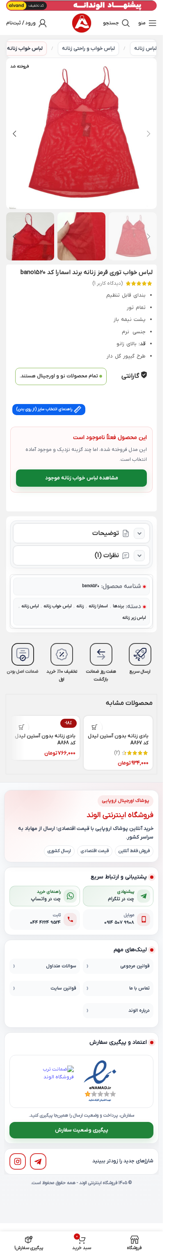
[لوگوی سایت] (81, 23)
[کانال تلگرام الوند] (38, 1161)
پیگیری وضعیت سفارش (81, 1129)
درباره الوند (139, 1011)
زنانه (80, 606)
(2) (117, 752)
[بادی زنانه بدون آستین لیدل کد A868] (45, 723)
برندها (118, 606)
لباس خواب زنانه (25, 48)
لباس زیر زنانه (134, 617)
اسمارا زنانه (98, 606)
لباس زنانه (145, 48)
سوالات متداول (61, 966)
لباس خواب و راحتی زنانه (88, 48)
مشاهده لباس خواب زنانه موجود (81, 477)
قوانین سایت (63, 988)
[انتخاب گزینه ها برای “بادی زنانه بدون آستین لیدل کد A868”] (21, 727)
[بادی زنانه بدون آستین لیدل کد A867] (118, 723)
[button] (148, 133)
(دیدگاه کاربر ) (107, 283)
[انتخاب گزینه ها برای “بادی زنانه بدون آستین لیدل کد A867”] (95, 727)
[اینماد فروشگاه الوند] (100, 1081)
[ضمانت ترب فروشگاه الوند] (58, 1081)
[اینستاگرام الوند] (17, 1161)
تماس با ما (139, 988)
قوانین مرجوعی (135, 966)
